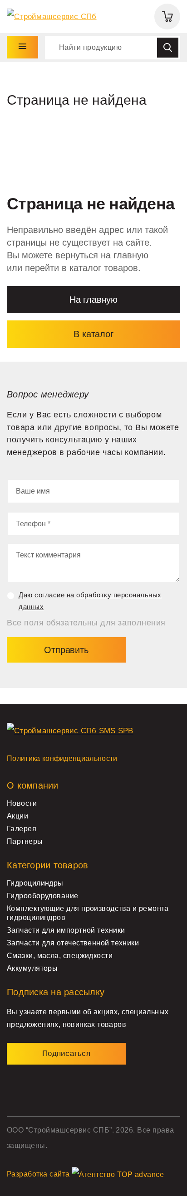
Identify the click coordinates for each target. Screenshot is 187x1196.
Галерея (21, 829)
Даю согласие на (90, 600)
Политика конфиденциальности (62, 758)
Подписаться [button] (66, 1053)
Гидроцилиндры (35, 883)
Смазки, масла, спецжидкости (60, 955)
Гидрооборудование (43, 896)
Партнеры (25, 841)
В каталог (93, 334)
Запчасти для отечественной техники (73, 943)
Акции (17, 816)
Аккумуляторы (32, 968)
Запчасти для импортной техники (66, 930)
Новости (22, 803)
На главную (93, 300)
